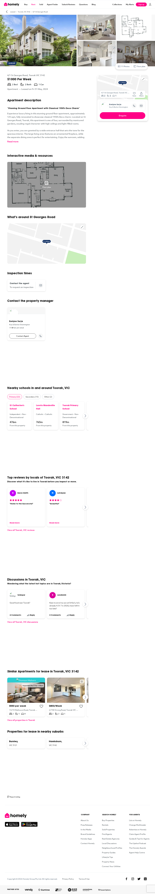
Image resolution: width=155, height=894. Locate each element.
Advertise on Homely (137, 829)
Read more (12, 141)
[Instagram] (132, 878)
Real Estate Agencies (110, 838)
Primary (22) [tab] (14, 397)
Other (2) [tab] (48, 397)
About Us (85, 820)
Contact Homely (88, 843)
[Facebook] (126, 878)
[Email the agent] (40, 285)
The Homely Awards (137, 848)
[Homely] (21, 815)
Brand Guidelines (88, 834)
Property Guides (108, 852)
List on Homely (135, 820)
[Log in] (150, 4)
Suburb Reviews (68, 4)
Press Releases (86, 825)
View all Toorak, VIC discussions (22, 621)
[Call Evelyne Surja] (40, 336)
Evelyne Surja (115, 105)
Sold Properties (108, 829)
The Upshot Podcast (137, 843)
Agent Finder (52, 4)
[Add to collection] (41, 706)
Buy (25, 4)
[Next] (85, 415)
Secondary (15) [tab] (32, 397)
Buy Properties (108, 820)
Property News (108, 861)
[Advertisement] (46, 363)
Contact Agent (22, 336)
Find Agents (107, 834)
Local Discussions (109, 843)
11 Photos (125, 66)
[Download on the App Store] (13, 824)
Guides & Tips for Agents (139, 838)
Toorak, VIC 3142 (24, 12)
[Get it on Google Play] (29, 824)
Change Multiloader (137, 825)
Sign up (141, 4)
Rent (33, 4)
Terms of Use (84, 879)
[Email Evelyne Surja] (141, 105)
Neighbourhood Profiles (112, 848)
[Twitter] (139, 878)
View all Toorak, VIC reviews (21, 530)
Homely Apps (86, 838)
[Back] (7, 12)
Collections (117, 4)
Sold (41, 4)
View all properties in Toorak (21, 720)
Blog (94, 4)
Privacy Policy (68, 879)
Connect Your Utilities (111, 866)
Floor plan (141, 66)
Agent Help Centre (137, 852)
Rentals (105, 825)
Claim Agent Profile (137, 834)
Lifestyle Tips (107, 857)
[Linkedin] (145, 878)
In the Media (86, 829)
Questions (83, 4)
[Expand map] (82, 227)
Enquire (122, 115)
